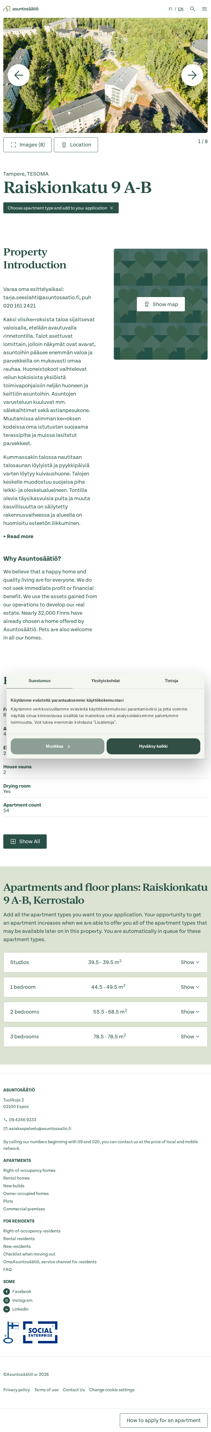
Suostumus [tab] (40, 680)
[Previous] (19, 75)
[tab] (27, 144)
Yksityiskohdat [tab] (105, 680)
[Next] (192, 75)
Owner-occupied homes (26, 1193)
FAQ (7, 1269)
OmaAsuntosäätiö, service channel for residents (50, 1261)
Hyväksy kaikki (153, 746)
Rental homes (16, 1178)
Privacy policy (16, 1389)
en (181, 9)
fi (171, 9)
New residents (17, 1246)
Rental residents (19, 1238)
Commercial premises (24, 1209)
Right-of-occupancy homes (29, 1170)
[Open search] (192, 9)
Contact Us (74, 1389)
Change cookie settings (112, 1389)
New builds (13, 1185)
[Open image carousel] (105, 75)
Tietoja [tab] (171, 680)
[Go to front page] (20, 9)
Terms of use (46, 1389)
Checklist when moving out (29, 1254)
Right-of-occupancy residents (32, 1231)
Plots (8, 1201)
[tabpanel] (105, 75)
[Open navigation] (204, 9)
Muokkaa (54, 746)
